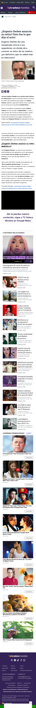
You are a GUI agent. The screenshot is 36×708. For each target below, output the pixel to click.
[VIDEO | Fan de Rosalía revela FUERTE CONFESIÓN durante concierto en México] (10, 282)
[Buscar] (33, 7)
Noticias (3, 12)
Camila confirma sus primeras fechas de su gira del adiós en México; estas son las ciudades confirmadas (25, 396)
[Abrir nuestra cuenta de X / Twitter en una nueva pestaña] (12, 660)
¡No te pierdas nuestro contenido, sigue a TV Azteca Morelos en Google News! (18, 217)
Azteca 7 (27, 2)
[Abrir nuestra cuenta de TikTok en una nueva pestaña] (18, 660)
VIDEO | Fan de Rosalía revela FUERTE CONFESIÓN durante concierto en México (24, 282)
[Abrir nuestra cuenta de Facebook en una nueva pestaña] (21, 660)
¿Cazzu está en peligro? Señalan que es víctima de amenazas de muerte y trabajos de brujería (25, 311)
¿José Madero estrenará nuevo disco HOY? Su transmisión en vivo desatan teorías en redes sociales (25, 424)
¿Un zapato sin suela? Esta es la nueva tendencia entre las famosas (24, 295)
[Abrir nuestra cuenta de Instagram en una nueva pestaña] (15, 660)
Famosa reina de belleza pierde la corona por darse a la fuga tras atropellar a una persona (24, 353)
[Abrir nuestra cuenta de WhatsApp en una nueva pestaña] (24, 660)
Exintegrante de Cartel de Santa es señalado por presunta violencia (16, 266)
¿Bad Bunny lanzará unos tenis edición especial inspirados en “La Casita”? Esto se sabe (25, 366)
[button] (30, 702)
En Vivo (32, 12)
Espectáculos (8, 16)
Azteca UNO (20, 2)
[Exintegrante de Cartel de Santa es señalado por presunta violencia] (18, 249)
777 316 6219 (21, 678)
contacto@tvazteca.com (24, 676)
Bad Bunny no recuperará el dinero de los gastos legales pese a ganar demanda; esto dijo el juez (25, 325)
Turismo (10, 12)
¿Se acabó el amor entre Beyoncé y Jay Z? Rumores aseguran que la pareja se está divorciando (24, 410)
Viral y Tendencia (20, 12)
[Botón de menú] (2, 8)
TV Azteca (12, 2)
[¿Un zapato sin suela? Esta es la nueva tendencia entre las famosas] (10, 297)
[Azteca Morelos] (18, 7)
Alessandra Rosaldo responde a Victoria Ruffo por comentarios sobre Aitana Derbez (25, 381)
